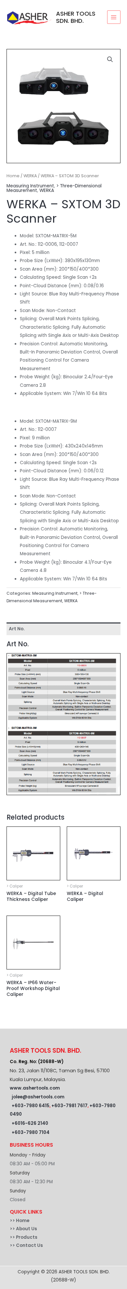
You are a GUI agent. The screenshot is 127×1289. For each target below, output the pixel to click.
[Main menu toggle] (113, 17)
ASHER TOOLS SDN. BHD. (75, 17)
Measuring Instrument (30, 186)
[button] (110, 59)
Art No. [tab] (17, 629)
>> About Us (23, 1229)
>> (13, 1221)
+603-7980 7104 (30, 1132)
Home (13, 176)
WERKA (30, 176)
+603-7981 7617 (69, 1106)
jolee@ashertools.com (38, 1097)
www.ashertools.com (35, 1088)
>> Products (23, 1237)
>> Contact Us (26, 1245)
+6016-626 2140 (30, 1123)
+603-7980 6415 (30, 1106)
